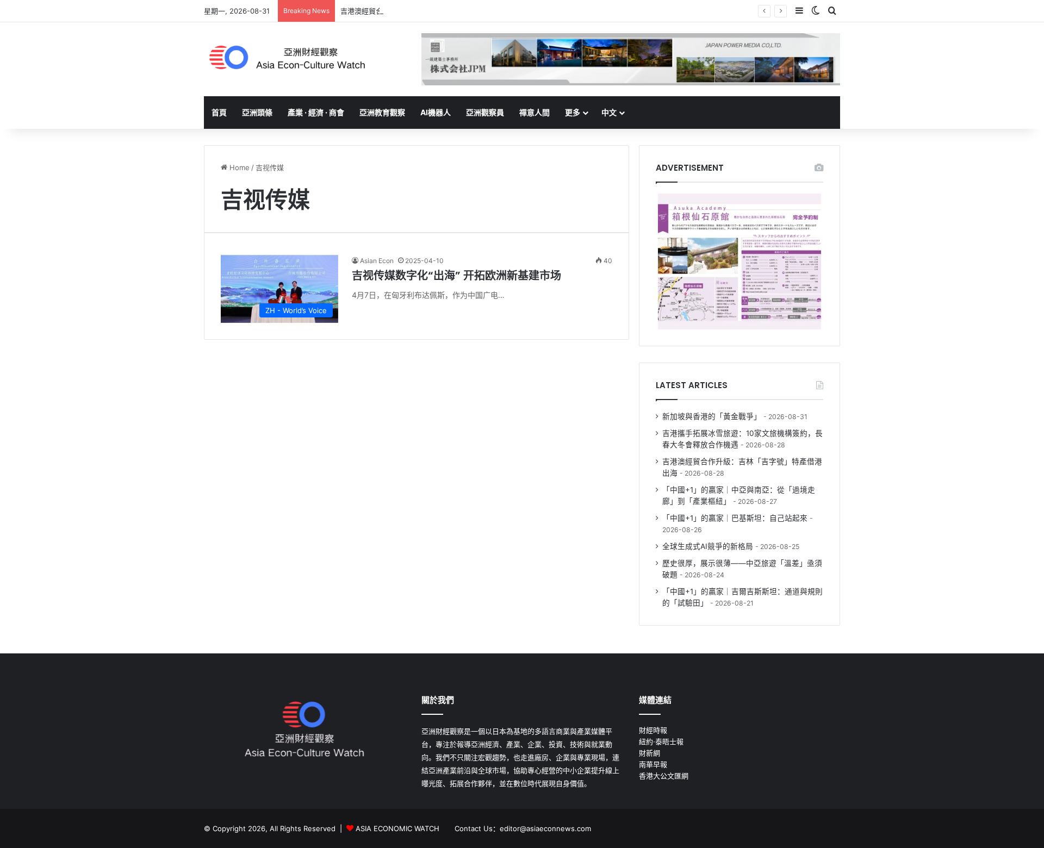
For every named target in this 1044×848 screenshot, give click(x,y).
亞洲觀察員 (485, 112)
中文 (609, 112)
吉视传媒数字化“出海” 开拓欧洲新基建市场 (456, 275)
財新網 (649, 753)
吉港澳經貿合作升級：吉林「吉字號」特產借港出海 (421, 11)
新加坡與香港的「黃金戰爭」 (711, 416)
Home (238, 167)
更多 (572, 112)
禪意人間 (534, 112)
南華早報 (653, 764)
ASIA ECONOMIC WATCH (397, 828)
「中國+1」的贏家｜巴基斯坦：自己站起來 (734, 518)
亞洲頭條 (257, 112)
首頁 (219, 112)
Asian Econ (377, 261)
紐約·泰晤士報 (661, 741)
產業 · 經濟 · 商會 (316, 112)
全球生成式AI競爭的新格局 (707, 546)
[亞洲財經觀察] (286, 57)
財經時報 (653, 730)
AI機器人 (435, 112)
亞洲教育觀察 (382, 112)
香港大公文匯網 (663, 775)
